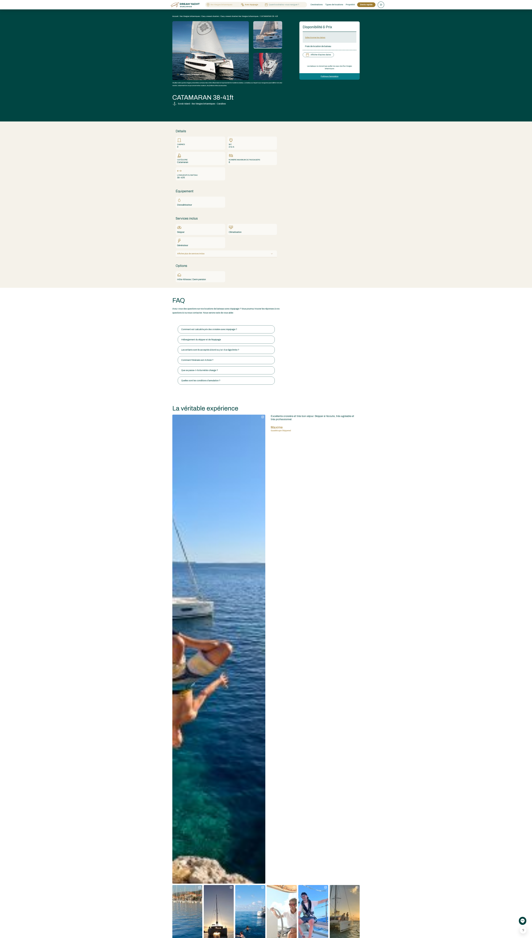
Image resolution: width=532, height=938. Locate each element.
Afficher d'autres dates (321, 55)
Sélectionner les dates (315, 38)
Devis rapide (366, 5)
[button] (226, 329)
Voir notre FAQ (179, 320)
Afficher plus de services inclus (190, 254)
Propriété (350, 4)
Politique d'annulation (329, 76)
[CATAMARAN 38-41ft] (267, 34)
